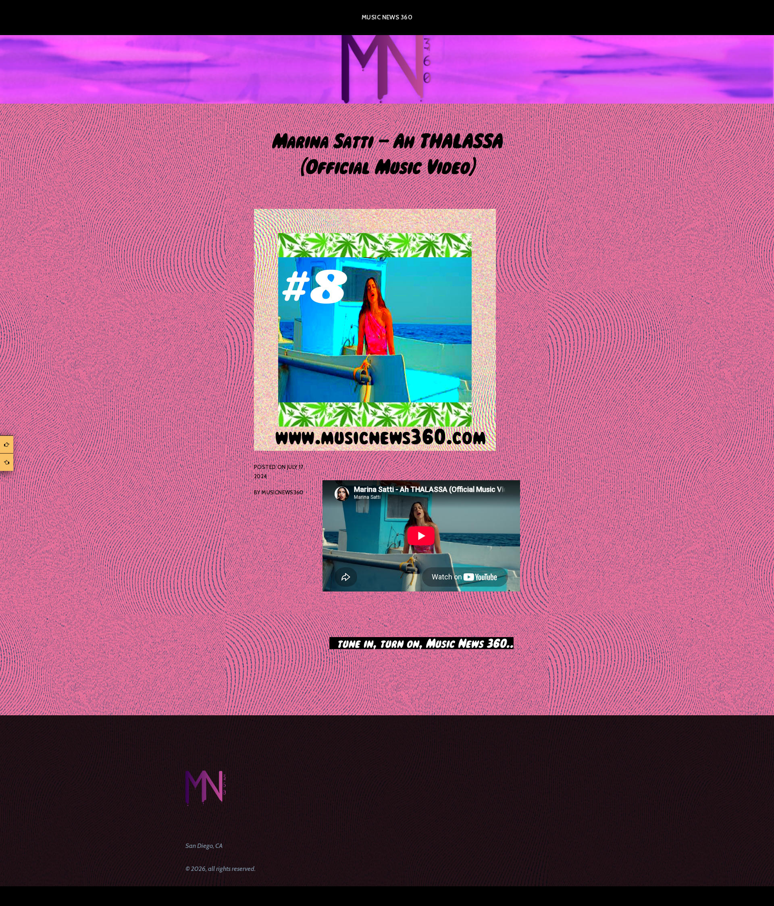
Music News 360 (387, 17)
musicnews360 (283, 492)
